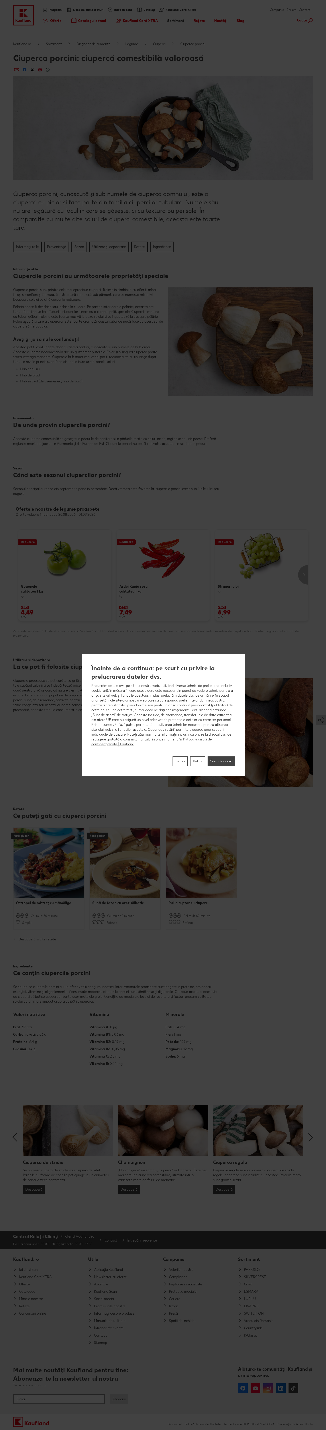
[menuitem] (52, 20)
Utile (93, 1259)
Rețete (139, 247)
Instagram (268, 1388)
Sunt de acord (221, 761)
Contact (304, 10)
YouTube (255, 1388)
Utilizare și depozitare (109, 247)
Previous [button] (15, 1137)
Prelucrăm (99, 686)
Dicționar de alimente (93, 44)
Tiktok (293, 1388)
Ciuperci (159, 44)
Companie (174, 1259)
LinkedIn (281, 1388)
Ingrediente (162, 247)
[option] (65, 575)
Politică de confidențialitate (203, 1424)
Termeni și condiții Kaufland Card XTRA (249, 1424)
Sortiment (54, 44)
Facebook (243, 1388)
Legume (131, 44)
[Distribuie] (16, 69)
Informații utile (27, 247)
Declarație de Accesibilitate (295, 1424)
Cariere (292, 10)
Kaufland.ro (22, 44)
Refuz (197, 761)
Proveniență (56, 247)
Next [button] (303, 575)
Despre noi (175, 1424)
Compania (277, 10)
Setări (180, 761)
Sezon (79, 247)
